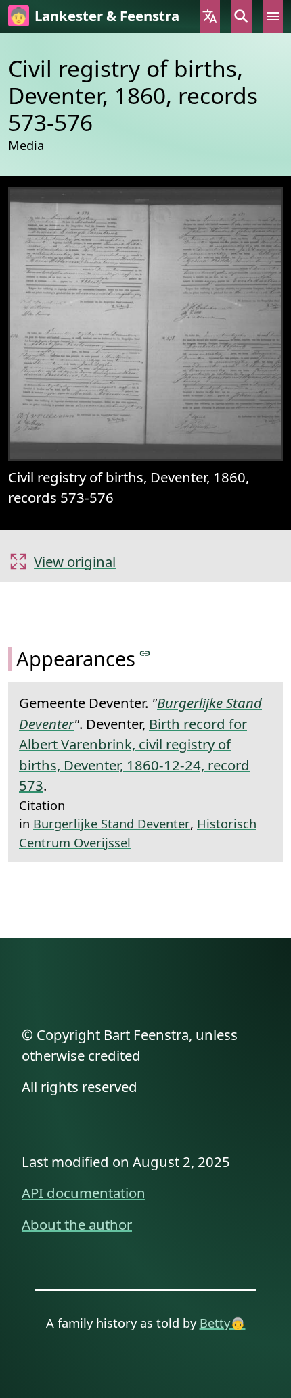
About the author (77, 1224)
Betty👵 (223, 1322)
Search (241, 16)
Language (210, 16)
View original (75, 561)
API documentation (84, 1192)
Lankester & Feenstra (107, 15)
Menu (273, 16)
